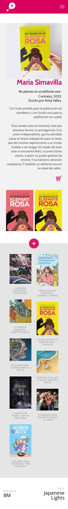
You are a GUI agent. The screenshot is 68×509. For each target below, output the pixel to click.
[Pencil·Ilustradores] (10, 7)
